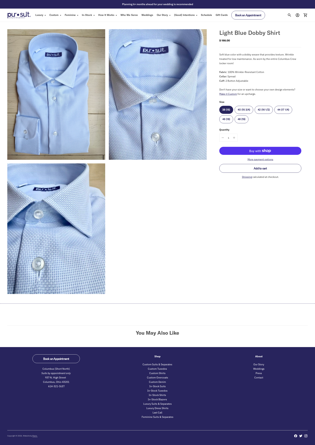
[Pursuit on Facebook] (296, 436)
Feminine (70, 15)
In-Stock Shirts (157, 395)
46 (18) (226, 119)
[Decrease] (222, 138)
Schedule (206, 15)
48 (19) (241, 119)
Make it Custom (228, 93)
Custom (54, 15)
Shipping (247, 177)
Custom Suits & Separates (157, 364)
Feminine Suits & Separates (157, 417)
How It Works (106, 15)
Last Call (157, 412)
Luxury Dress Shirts (157, 408)
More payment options (260, 159)
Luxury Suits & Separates (157, 403)
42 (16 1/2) (264, 109)
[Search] (289, 15)
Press (259, 373)
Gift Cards (222, 15)
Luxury (39, 15)
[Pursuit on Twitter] (301, 436)
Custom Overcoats (157, 377)
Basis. (35, 436)
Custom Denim (157, 382)
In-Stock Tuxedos (157, 390)
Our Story (162, 15)
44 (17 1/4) (283, 109)
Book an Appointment (248, 15)
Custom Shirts (157, 373)
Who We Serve (129, 15)
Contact (258, 377)
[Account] (297, 15)
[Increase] (234, 138)
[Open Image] (56, 94)
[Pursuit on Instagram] (306, 436)
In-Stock (87, 15)
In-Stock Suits (157, 386)
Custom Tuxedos (157, 368)
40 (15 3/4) (244, 109)
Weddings (147, 15)
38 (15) (226, 109)
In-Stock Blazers (157, 399)
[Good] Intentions (184, 15)
